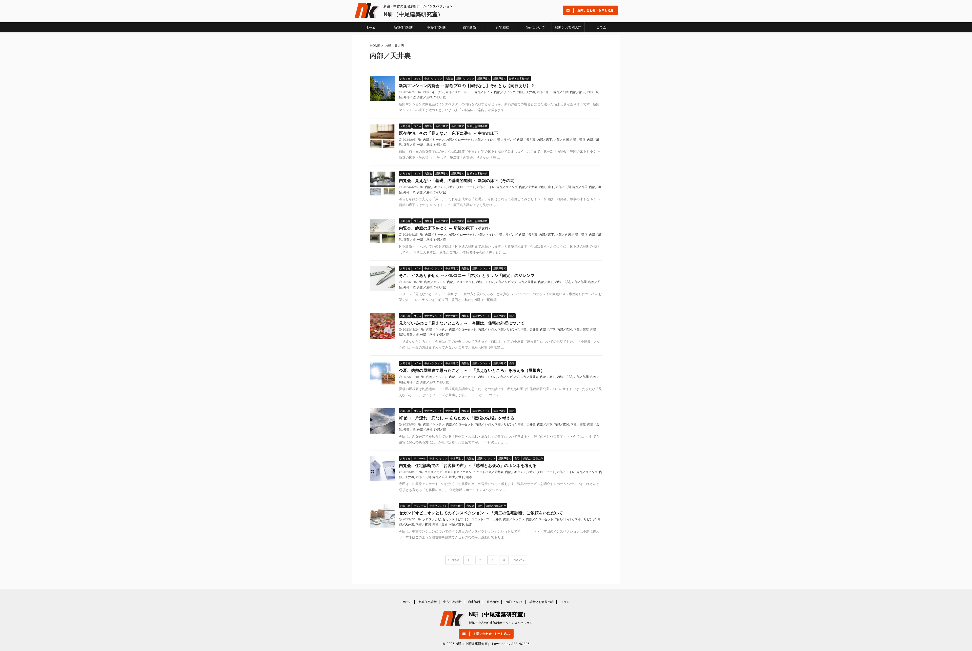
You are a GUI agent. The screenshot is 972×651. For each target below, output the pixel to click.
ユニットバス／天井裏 (488, 472)
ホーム (371, 27)
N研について (535, 27)
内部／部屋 (577, 92)
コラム (601, 27)
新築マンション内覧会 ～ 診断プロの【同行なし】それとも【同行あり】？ (467, 85)
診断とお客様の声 (568, 27)
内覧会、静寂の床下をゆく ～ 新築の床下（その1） (445, 228)
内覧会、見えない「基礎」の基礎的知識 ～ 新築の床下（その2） (458, 180)
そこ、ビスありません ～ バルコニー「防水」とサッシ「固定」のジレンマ (467, 275)
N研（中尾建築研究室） (413, 14)
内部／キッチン (433, 92)
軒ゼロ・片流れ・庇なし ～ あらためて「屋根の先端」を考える (456, 417)
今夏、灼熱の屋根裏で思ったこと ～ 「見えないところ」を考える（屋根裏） (472, 370)
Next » (519, 560)
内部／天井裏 (526, 92)
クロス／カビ (433, 472)
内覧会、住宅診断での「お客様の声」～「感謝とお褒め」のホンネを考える (468, 465)
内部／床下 (544, 92)
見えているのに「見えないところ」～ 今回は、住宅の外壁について (461, 323)
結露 (469, 477)
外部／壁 (409, 97)
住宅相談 (502, 27)
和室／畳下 (456, 477)
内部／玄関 (561, 92)
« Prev (453, 560)
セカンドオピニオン (458, 472)
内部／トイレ (483, 92)
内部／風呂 (440, 477)
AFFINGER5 (520, 644)
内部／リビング (504, 92)
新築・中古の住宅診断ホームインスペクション (501, 623)
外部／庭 (440, 97)
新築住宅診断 (404, 27)
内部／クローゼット (459, 92)
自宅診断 (469, 27)
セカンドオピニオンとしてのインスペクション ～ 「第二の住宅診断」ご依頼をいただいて (481, 512)
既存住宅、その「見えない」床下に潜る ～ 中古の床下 (448, 133)
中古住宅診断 (437, 27)
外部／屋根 (424, 97)
